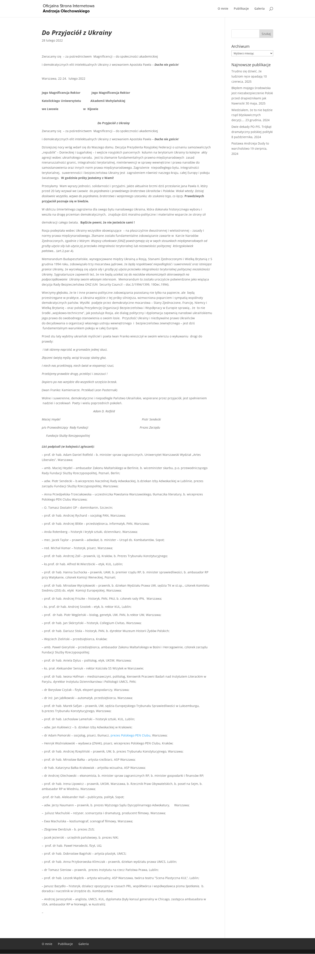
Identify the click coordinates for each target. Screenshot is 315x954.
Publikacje (241, 8)
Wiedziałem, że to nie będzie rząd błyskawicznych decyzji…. (252, 115)
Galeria (259, 8)
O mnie (223, 8)
